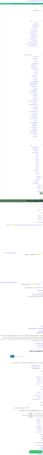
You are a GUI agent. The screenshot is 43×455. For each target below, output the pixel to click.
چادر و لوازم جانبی (35, 64)
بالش (35, 60)
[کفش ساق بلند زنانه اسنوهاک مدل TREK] (35, 296)
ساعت (37, 156)
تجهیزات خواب (35, 56)
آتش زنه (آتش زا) (33, 119)
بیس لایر (36, 174)
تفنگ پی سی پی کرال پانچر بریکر (22, 225)
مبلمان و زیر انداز (35, 69)
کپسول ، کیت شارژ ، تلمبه (31, 44)
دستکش (36, 154)
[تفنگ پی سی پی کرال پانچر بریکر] (34, 225)
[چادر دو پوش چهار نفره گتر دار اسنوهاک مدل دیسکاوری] (29, 282)
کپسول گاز (34, 117)
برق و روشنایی (35, 99)
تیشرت (36, 159)
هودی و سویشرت (35, 147)
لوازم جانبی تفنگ (35, 26)
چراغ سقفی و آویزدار (32, 104)
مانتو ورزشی (36, 170)
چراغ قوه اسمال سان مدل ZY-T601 (10, 253)
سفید (40, 216)
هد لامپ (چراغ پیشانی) (32, 101)
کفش (37, 168)
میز (35, 71)
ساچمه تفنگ (33, 35)
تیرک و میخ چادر (33, 67)
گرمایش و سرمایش (34, 108)
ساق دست (36, 151)
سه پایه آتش (33, 87)
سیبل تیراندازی (33, 39)
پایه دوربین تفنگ (33, 30)
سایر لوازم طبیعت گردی (34, 122)
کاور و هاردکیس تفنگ (32, 42)
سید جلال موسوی (23, 410)
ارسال (12, 356)
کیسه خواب (34, 58)
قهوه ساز (34, 94)
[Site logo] (38, 8)
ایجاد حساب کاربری (39, 445)
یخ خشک (34, 113)
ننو (35, 74)
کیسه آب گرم (33, 115)
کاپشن (37, 166)
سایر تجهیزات (33, 37)
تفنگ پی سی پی (35, 24)
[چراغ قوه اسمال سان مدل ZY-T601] (29, 253)
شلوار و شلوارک (35, 149)
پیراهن (36, 161)
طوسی (40, 217)
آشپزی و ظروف (35, 81)
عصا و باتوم (34, 126)
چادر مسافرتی (33, 65)
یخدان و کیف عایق (33, 111)
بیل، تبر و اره (33, 127)
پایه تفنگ (34, 28)
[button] (39, 345)
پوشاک (42, 331)
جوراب (37, 158)
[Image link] (37, 360)
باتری (35, 106)
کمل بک (34, 97)
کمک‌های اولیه (33, 131)
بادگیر (37, 163)
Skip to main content (39, 1)
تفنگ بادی (36, 23)
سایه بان (34, 79)
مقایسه (39, 430)
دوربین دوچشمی (33, 33)
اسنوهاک (39, 210)
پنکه (35, 120)
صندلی (34, 72)
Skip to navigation (31, 1)
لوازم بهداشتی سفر (32, 133)
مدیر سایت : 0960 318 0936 (35, 367)
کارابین (34, 134)
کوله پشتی (34, 124)
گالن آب (34, 95)
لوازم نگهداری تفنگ (32, 46)
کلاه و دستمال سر (35, 152)
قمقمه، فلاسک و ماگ (32, 92)
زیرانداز (34, 78)
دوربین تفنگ (33, 31)
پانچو (37, 172)
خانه (42, 288)
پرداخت (36, 180)
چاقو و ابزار (34, 129)
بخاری (35, 110)
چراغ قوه (34, 103)
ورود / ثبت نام (38, 432)
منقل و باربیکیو (33, 85)
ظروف (35, 88)
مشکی (40, 219)
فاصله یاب (34, 40)
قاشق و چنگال (33, 90)
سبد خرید (36, 182)
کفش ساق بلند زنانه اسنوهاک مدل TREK (36, 328)
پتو (35, 62)
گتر (37, 165)
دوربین (34, 136)
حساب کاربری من (35, 183)
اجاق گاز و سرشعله (32, 83)
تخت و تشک (34, 76)
